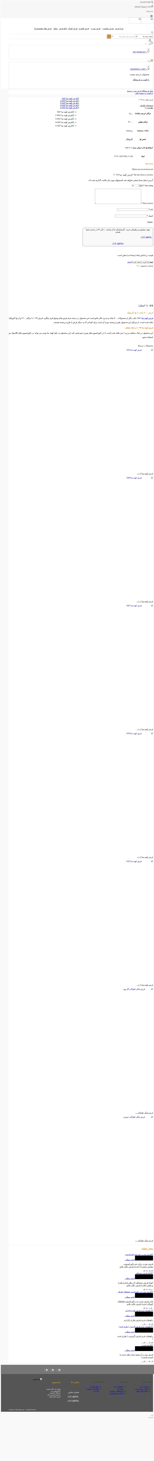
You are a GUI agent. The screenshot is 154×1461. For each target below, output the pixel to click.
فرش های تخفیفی (42, 29)
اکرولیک (129, 139)
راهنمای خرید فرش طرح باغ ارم (138, 1320)
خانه (151, 91)
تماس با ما (144, 1387)
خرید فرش (119, 29)
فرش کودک (72, 29)
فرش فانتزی (84, 29)
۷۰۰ (131, 113)
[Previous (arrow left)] (152, 1417)
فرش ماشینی (108, 29)
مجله (56, 29)
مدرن (85, 333)
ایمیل (150, 216)
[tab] (118, 105)
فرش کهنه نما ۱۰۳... (145, 474)
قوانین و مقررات (141, 1389)
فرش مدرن (95, 29)
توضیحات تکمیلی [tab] (146, 105)
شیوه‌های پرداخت (117, 1391)
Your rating (148, 186)
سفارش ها (94, 1387)
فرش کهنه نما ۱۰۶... (145, 601)
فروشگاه (145, 91)
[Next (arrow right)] (150, 1417)
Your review (147, 203)
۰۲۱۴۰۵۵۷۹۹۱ (118, 243)
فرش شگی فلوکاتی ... (144, 1113)
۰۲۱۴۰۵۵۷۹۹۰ (146, 237)
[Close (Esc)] (152, 1415)
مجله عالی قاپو (142, 1391)
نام (151, 209)
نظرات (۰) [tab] (149, 108)
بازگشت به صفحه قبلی (144, 93)
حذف (129, 262)
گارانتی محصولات (117, 1393)
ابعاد (151, 262)
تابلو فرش (63, 29)
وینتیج (129, 91)
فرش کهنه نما (147, 318)
